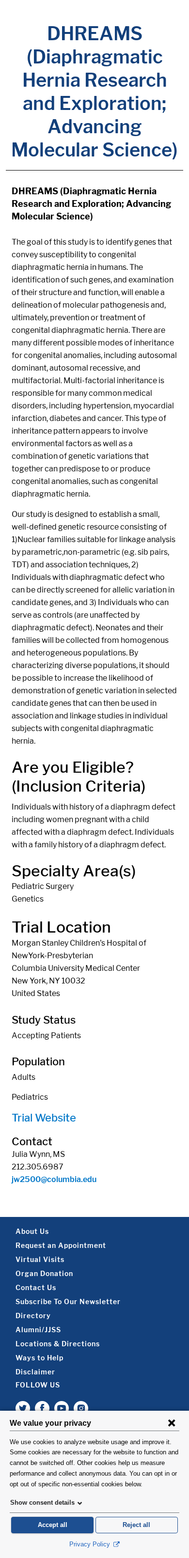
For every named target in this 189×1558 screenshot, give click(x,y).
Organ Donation (44, 1273)
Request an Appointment (61, 1245)
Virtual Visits (40, 1259)
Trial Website (44, 1117)
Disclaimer (35, 1372)
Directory (33, 1315)
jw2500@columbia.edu (54, 1179)
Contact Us (36, 1287)
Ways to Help (39, 1358)
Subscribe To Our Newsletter (68, 1301)
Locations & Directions (58, 1344)
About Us (32, 1231)
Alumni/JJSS (38, 1329)
